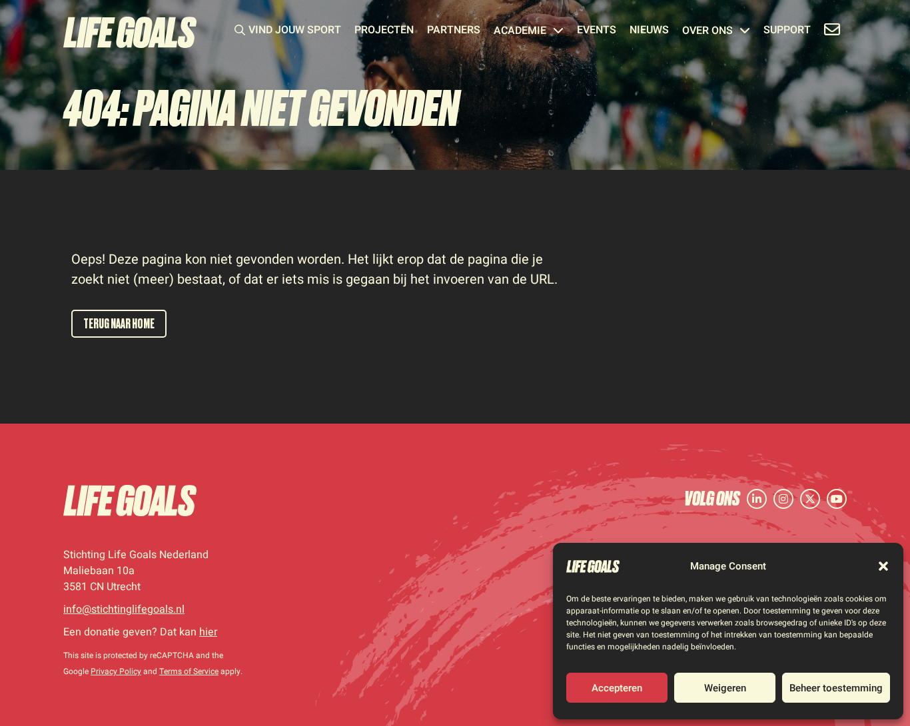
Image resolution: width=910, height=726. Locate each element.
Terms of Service (189, 671)
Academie (520, 32)
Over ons (707, 32)
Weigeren (725, 688)
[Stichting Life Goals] (130, 501)
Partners (453, 31)
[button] (883, 566)
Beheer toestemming (836, 688)
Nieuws (649, 31)
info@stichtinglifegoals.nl (124, 609)
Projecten (384, 31)
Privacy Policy (116, 671)
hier (208, 632)
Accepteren (617, 688)
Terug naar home (119, 323)
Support (787, 31)
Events (596, 31)
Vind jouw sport (294, 31)
